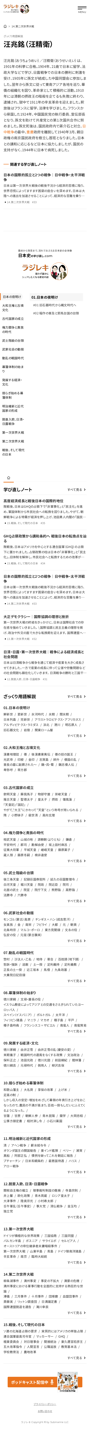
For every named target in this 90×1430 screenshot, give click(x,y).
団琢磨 (53, 1296)
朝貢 (73, 924)
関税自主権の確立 (15, 1190)
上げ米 (62, 1089)
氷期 (52, 714)
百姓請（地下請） (69, 959)
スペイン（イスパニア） (17, 1015)
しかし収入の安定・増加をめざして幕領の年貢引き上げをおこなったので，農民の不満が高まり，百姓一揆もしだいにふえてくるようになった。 (44, 1105)
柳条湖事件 (11, 1281)
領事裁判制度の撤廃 (47, 1190)
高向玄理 (48, 815)
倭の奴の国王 (64, 754)
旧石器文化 (11, 730)
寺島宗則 (71, 1190)
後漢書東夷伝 (40, 754)
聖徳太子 (27, 799)
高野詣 (70, 890)
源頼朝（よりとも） (49, 839)
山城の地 (27, 839)
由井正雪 (27, 1049)
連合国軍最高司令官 (17, 1336)
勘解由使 (37, 844)
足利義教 (70, 964)
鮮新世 (8, 714)
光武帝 (8, 759)
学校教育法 (11, 1352)
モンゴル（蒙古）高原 (17, 919)
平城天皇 (30, 849)
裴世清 (33, 815)
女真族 (8, 924)
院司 (66, 884)
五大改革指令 (12, 1346)
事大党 (41, 1206)
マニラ (31, 1020)
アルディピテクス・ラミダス (21, 724)
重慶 (30, 131)
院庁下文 (41, 890)
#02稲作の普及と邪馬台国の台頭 (56, 313)
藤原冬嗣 (23, 855)
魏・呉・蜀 (47, 764)
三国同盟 (67, 1235)
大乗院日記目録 (14, 975)
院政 (41, 884)
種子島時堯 (11, 1025)
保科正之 (9, 1060)
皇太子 (42, 799)
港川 (57, 724)
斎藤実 (8, 1301)
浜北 (46, 724)
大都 (55, 924)
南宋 (28, 924)
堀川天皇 (27, 884)
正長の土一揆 (12, 969)
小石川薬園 (54, 1121)
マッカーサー (45, 1336)
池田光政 (27, 1060)
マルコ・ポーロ (30, 930)
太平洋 (60, 1015)
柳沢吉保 (58, 1065)
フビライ (41, 924)
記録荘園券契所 (35, 879)
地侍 (39, 959)
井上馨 (8, 1195)
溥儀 (6, 1296)
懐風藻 (67, 799)
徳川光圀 (44, 1060)
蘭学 (63, 1115)
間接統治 (50, 1341)
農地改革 (30, 1352)
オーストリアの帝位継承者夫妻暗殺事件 (30, 1246)
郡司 (24, 844)
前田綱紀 (61, 1060)
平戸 (71, 1020)
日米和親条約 (34, 1161)
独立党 (8, 1211)
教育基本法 (69, 1346)
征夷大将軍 (11, 849)
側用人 (42, 1065)
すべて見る (75, 489)
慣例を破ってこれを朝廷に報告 (52, 1155)
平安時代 (9, 844)
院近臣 (53, 884)
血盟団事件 (70, 1296)
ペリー (67, 1150)
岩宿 (27, 730)
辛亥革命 (9, 1256)
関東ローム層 (44, 730)
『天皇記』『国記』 (14, 804)
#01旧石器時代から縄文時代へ (54, 305)
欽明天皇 (9, 794)
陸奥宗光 (27, 1201)
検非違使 (41, 855)
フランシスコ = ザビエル (39, 1025)
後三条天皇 (11, 879)
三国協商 (50, 1235)
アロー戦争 (11, 1166)
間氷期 (64, 714)
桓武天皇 (9, 839)
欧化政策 (23, 1195)
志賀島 (44, 759)
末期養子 (9, 1055)
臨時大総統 (39, 1256)
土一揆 (38, 964)
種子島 (58, 1020)
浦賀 (79, 1150)
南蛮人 (64, 1025)
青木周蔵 (41, 1195)
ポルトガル (44, 1015)
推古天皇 (9, 799)
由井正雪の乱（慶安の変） (55, 1049)
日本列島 (9, 719)
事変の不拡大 (50, 1281)
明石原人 (71, 724)
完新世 (25, 719)
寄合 (50, 959)
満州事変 (30, 1281)
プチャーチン (12, 1161)
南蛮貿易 (80, 1025)
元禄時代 (27, 1065)
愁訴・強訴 (10, 964)
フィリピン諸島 (13, 1020)
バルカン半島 (12, 1240)
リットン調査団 (27, 1301)
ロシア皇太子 (61, 1195)
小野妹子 (17, 815)
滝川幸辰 (42, 1307)
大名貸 (28, 1089)
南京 (24, 1256)
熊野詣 (56, 890)
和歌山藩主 (11, 1089)
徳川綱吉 (9, 1065)
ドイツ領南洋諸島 (70, 1251)
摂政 (55, 799)
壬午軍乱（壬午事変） (17, 1206)
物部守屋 (44, 794)
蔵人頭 (8, 855)
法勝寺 (8, 895)
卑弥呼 (8, 770)
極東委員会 (11, 1341)
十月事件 (37, 1296)
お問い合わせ (45, 1411)
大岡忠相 (76, 1115)
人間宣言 (33, 1346)
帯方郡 (22, 770)
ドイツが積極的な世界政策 (21, 1235)
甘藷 (6, 1115)
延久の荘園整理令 (62, 879)
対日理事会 (31, 1341)
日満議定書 (49, 1301)
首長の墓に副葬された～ (20, 764)
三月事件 (20, 1296)
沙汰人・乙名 (23, 959)
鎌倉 (69, 839)
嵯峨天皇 (47, 849)
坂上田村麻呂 (58, 844)
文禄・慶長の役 (31, 999)
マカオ (44, 1020)
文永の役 (71, 930)
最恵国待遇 (56, 1161)
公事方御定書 (12, 1121)
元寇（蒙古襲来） (31, 935)
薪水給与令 (38, 1145)
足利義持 (53, 964)
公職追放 (50, 1346)
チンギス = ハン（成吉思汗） (53, 919)
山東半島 (36, 1251)
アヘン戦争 (18, 1145)
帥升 (56, 759)
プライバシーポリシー (45, 1404)
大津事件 (9, 1201)
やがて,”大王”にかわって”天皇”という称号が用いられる (40, 810)
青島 (50, 1251)
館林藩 (76, 1060)
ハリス (73, 1161)
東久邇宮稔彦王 (72, 1341)
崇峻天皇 (61, 794)
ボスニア (32, 1240)
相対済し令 (34, 1121)
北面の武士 (11, 890)
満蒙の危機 (71, 1281)
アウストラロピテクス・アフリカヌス (58, 719)
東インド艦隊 (49, 1150)
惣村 (6, 959)
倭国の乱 (70, 759)
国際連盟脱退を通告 (17, 1307)
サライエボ (49, 1240)
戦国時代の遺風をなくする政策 (41, 1055)
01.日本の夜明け (44, 297)
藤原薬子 (64, 849)
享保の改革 (45, 1089)
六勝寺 (22, 895)
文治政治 (73, 1055)
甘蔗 (17, 1115)
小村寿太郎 (45, 1201)
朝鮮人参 (31, 1115)
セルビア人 (68, 1240)
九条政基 (61, 969)
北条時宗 (9, 930)
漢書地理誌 (11, 754)
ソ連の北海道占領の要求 (20, 1331)
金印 (31, 759)
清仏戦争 (56, 1206)
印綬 (20, 759)
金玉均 (72, 1206)
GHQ (61, 1336)
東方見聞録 (52, 930)
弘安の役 (9, 935)
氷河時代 (37, 714)
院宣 (27, 890)
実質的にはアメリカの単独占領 (62, 1331)
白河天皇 (9, 884)
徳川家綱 (9, 999)
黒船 (6, 1155)
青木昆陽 (48, 1115)
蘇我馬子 (27, 794)
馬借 (47, 969)
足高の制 (9, 1095)
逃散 (25, 964)
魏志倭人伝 (66, 764)
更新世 (22, 714)
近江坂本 (33, 969)
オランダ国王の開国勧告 (19, 1150)
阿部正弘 (20, 1155)
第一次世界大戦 (14, 1251)
